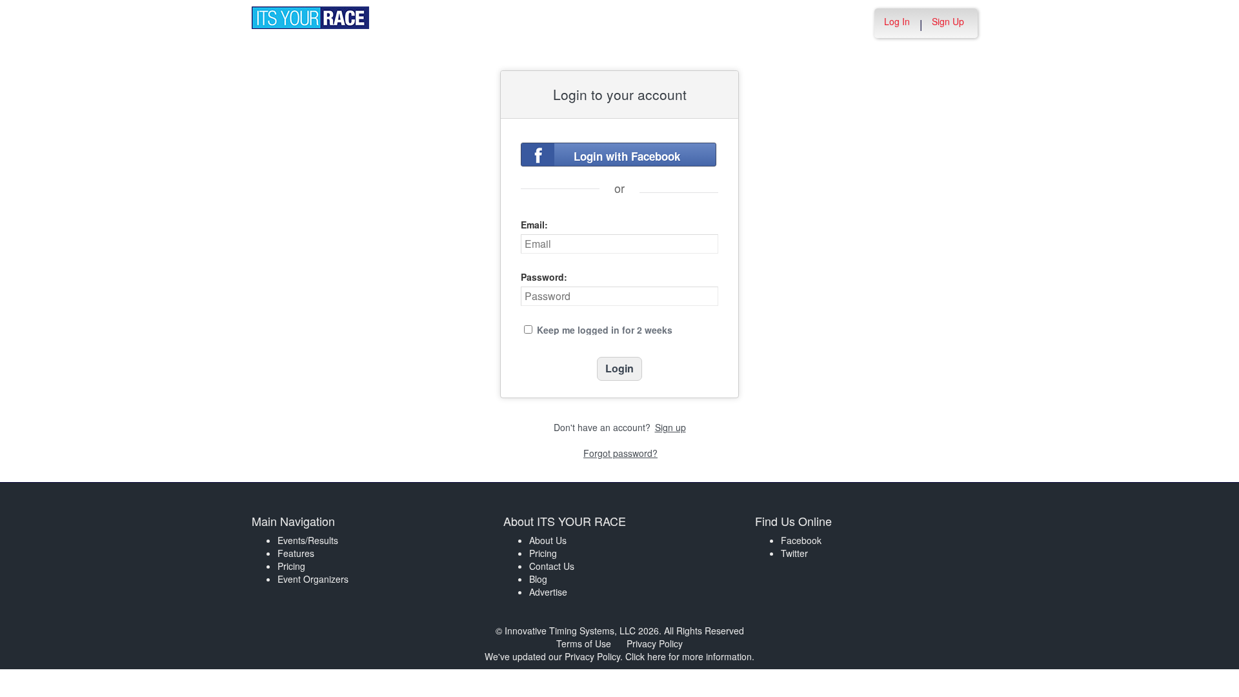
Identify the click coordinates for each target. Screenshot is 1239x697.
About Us (548, 540)
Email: (534, 224)
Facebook (801, 540)
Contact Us (551, 566)
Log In (897, 21)
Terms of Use (583, 643)
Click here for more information (688, 656)
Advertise (548, 591)
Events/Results (307, 540)
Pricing (291, 566)
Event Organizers (312, 578)
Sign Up (948, 21)
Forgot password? (620, 453)
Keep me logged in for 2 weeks (604, 330)
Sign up (670, 427)
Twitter (794, 553)
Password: (544, 276)
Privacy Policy (655, 643)
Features (295, 553)
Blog (538, 578)
